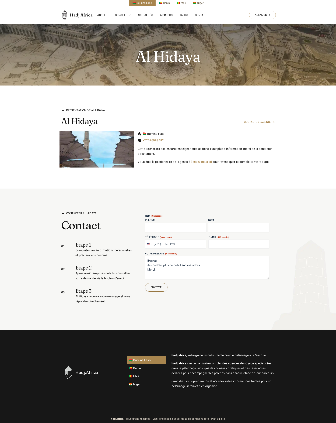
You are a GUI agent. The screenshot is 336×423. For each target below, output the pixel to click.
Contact (201, 15)
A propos (166, 15)
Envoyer (156, 287)
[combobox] (149, 244)
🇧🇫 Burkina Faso (142, 3)
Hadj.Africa (81, 15)
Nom (211, 220)
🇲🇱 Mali (181, 3)
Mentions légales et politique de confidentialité (180, 419)
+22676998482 (153, 140)
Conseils (121, 15)
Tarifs (184, 15)
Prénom (150, 220)
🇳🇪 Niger (198, 3)
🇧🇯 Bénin (164, 3)
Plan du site (218, 419)
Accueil (102, 15)
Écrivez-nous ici (201, 162)
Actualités (145, 15)
